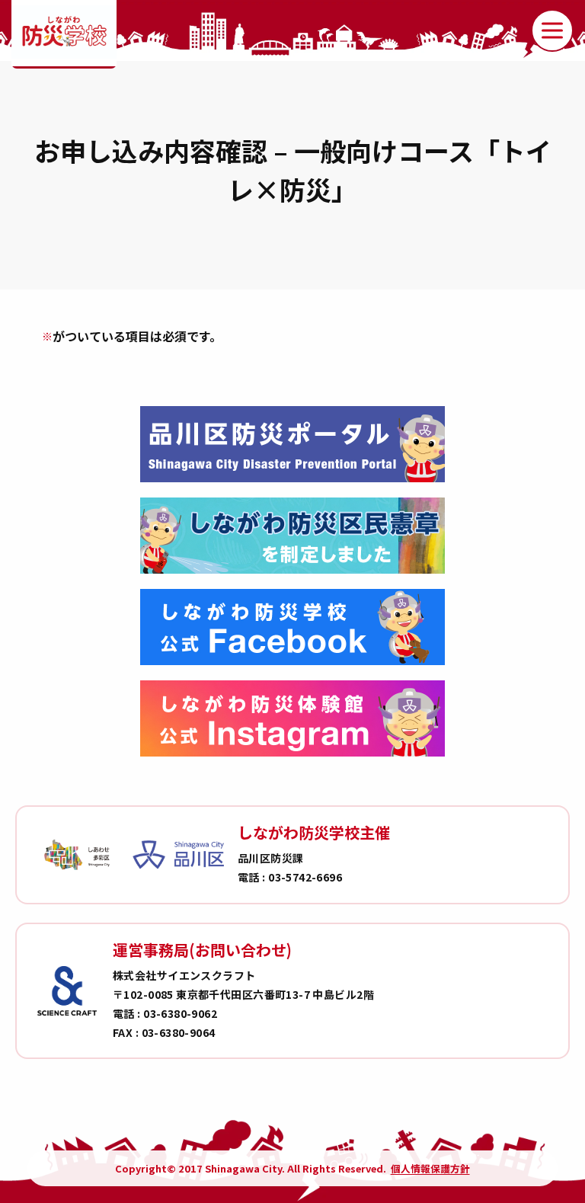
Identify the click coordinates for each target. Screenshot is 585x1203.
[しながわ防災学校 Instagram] (292, 718)
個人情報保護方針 (430, 1168)
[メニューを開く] (552, 30)
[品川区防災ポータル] (292, 444)
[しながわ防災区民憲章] (292, 536)
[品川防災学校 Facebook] (292, 627)
